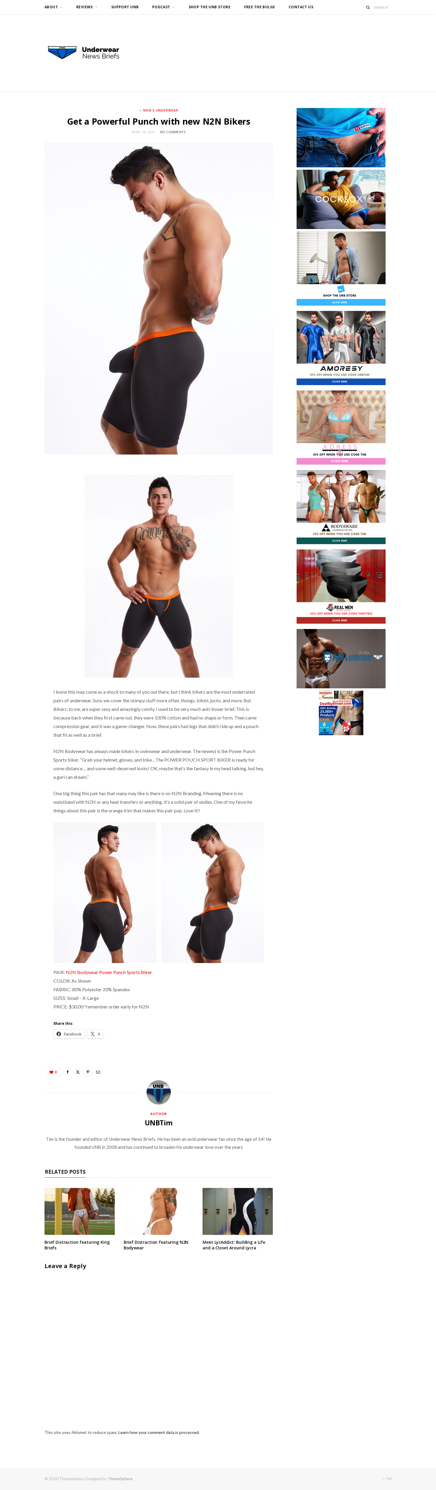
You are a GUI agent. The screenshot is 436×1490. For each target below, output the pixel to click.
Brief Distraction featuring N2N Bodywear (156, 1245)
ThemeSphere (120, 1478)
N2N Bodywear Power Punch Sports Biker (109, 972)
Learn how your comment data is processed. (159, 1432)
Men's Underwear (161, 110)
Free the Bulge (259, 6)
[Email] (97, 1072)
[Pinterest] (87, 1072)
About (51, 6)
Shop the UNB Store (210, 6)
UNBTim (159, 1122)
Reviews (84, 6)
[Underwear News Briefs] (88, 53)
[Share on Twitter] (77, 1072)
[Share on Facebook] (67, 1072)
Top (388, 1478)
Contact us (301, 6)
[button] (104, 892)
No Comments (173, 132)
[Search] (368, 7)
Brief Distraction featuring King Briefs (77, 1245)
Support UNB (125, 6)
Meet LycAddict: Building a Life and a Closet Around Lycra (234, 1245)
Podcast (161, 6)
